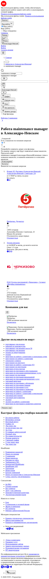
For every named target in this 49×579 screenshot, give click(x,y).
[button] (3, 46)
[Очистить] (4, 78)
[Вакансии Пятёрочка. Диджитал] (27, 200)
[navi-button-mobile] (3, 53)
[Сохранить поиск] (3, 84)
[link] (5, 40)
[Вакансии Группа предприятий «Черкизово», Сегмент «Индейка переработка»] (27, 267)
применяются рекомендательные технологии (20, 555)
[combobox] (11, 73)
